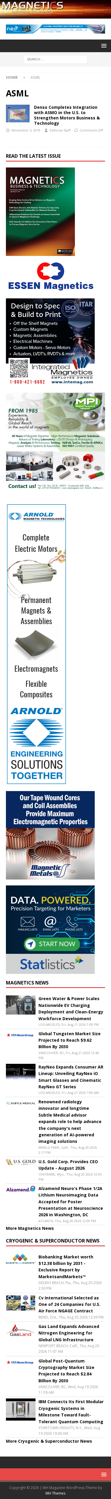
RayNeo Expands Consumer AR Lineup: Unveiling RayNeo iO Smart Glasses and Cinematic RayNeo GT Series (70, 1076)
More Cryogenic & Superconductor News (49, 1441)
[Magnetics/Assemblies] (18, 113)
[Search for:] (55, 59)
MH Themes (55, 1493)
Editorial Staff (60, 130)
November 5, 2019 (26, 130)
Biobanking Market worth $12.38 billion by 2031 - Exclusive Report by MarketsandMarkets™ (65, 1266)
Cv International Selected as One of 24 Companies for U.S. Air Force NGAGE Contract (69, 1304)
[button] (103, 45)
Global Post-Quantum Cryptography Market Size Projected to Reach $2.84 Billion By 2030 (66, 1370)
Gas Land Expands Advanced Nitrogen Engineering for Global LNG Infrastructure (68, 1333)
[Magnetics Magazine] (55, 15)
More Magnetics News (30, 1228)
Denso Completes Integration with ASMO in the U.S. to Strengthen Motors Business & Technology (67, 115)
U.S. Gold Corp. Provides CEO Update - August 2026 (68, 1165)
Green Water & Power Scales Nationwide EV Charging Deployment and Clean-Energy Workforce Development (70, 1008)
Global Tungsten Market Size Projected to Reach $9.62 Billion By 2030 (69, 1040)
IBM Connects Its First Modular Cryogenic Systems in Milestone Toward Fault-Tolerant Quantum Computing (71, 1411)
